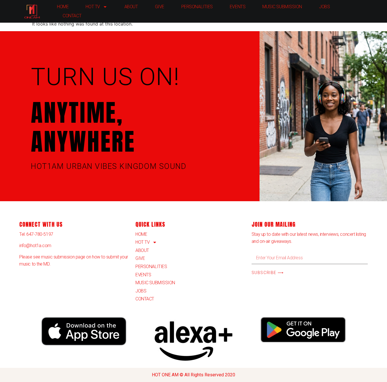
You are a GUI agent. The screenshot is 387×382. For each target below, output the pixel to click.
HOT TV (93, 6)
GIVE (159, 6)
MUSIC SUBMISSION (282, 6)
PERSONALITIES (197, 6)
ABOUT (131, 6)
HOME (63, 6)
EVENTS (237, 6)
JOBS (324, 6)
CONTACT (72, 15)
